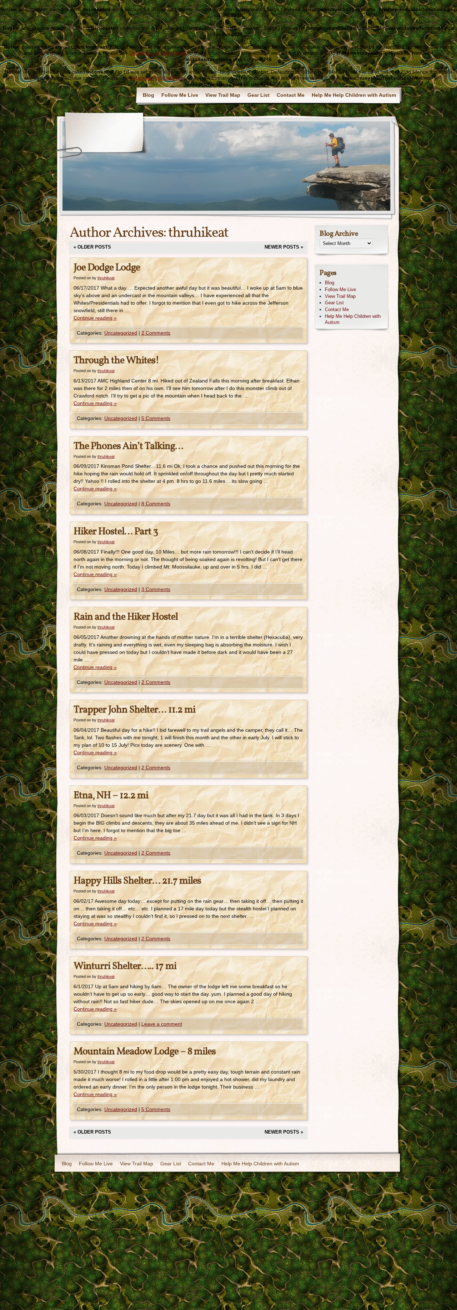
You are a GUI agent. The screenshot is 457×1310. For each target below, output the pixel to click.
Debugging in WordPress (157, 53)
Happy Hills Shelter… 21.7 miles (137, 881)
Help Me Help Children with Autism (354, 95)
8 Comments (155, 503)
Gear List (258, 95)
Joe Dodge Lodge (107, 268)
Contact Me (291, 95)
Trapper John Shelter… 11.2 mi (134, 710)
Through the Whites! (116, 361)
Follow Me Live (179, 95)
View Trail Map (222, 95)
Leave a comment (161, 1024)
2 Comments (155, 333)
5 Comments (155, 418)
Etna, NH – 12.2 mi (111, 795)
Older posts (92, 247)
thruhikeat (198, 233)
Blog (148, 95)
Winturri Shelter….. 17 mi (125, 966)
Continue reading (95, 318)
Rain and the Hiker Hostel (126, 617)
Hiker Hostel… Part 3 (116, 532)
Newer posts (284, 247)
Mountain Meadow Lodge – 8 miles (145, 1052)
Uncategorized (120, 333)
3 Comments (155, 589)
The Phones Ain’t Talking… (128, 446)
